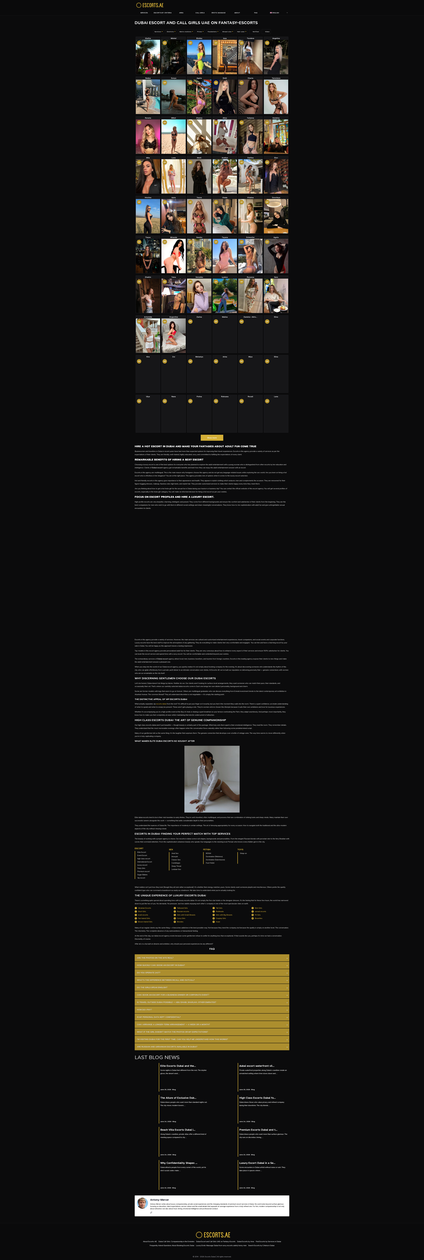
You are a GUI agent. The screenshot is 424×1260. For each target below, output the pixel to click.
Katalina (276, 118)
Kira (148, 357)
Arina (225, 357)
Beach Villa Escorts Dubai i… (177, 1130)
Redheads (220, 911)
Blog (174, 1090)
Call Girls (199, 13)
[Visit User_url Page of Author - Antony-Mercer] (151, 1213)
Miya (250, 357)
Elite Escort (141, 852)
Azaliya (225, 158)
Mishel (173, 38)
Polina (199, 396)
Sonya (173, 78)
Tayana (225, 237)
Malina (225, 317)
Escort (139, 848)
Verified (256, 32)
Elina (276, 317)
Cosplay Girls (221, 918)
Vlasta (250, 78)
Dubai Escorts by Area (245, 1241)
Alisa (225, 118)
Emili (225, 78)
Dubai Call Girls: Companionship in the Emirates (176, 1241)
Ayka (173, 197)
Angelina (276, 38)
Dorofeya (276, 197)
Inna (225, 38)
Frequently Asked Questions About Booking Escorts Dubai (172, 1245)
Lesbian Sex (176, 869)
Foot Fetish (210, 863)
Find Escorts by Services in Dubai (268, 1241)
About (237, 13)
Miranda (173, 237)
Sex (171, 849)
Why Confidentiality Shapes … (178, 1163)
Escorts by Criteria (163, 13)
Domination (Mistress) (214, 856)
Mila (148, 158)
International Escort (144, 862)
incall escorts (143, 915)
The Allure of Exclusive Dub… (178, 1098)
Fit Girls (258, 915)
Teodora (250, 38)
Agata (199, 78)
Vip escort (141, 878)
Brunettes (258, 918)
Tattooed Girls (182, 908)
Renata (148, 118)
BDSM (208, 853)
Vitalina (250, 197)
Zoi (173, 357)
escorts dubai (161, 704)
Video (267, 32)
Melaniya (199, 357)
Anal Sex (175, 853)
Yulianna (250, 118)
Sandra (199, 237)
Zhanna (199, 118)
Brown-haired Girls (145, 922)
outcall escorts (260, 911)
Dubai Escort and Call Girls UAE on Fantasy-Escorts (215, 1241)
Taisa (173, 277)
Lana (276, 396)
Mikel (173, 118)
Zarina (199, 317)
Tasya (147, 237)
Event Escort (142, 855)
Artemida (148, 317)
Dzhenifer (250, 237)
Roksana (224, 396)
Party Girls (141, 868)
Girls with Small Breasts (186, 915)
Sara (276, 277)
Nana (173, 396)
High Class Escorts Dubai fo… (257, 1098)
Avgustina (173, 317)
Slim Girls (258, 908)
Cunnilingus (176, 863)
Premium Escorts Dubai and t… (258, 1130)
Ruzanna (250, 277)
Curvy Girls (181, 918)
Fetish (206, 849)
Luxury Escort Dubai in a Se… (257, 1163)
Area (181, 13)
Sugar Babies (142, 874)
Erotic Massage (218, 13)
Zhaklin (148, 277)
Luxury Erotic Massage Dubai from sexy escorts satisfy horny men (221, 1245)
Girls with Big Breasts (224, 915)
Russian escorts (183, 911)
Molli (199, 158)
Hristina (148, 197)
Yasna (199, 197)
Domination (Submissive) (215, 860)
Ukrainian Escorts (144, 908)
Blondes (180, 922)
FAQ (255, 13)
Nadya (148, 78)
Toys (240, 849)
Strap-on (243, 853)
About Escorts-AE (150, 1241)
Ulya (148, 396)
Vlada (224, 197)
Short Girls (142, 911)
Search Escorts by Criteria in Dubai (261, 1245)
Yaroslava (276, 78)
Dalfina (250, 158)
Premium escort (143, 871)
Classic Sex (176, 860)
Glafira (148, 38)
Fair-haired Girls (144, 918)
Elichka (199, 38)
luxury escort (142, 865)
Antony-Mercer (159, 1200)
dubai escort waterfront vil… (256, 1066)
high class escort (143, 858)
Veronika (199, 277)
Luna (174, 158)
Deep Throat (176, 866)
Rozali (250, 396)
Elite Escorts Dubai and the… (178, 1066)
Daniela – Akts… (250, 317)
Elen (276, 158)
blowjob (175, 856)
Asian (218, 922)
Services (144, 13)
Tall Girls (219, 908)
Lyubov (225, 277)
